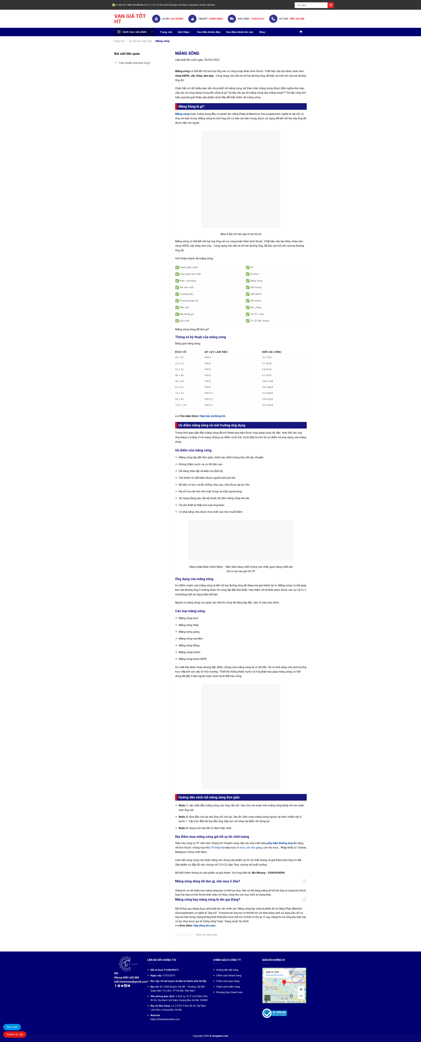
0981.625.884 (297, 18)
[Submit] (331, 5)
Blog (262, 32)
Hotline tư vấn (14, 1034)
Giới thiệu (183, 32)
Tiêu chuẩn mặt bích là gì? (134, 63)
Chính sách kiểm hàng (228, 986)
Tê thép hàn (218, 847)
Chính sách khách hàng (228, 975)
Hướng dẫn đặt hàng (227, 969)
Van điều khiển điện (209, 32)
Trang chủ (166, 32)
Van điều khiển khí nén (239, 32)
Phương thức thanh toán (229, 992)
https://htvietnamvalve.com (165, 1019)
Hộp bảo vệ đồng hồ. (213, 416)
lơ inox (241, 847)
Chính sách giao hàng (227, 981)
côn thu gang (253, 847)
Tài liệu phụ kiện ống (140, 41)
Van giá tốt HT (130, 18)
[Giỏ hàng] (301, 32)
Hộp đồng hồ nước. (205, 925)
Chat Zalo (12, 1027)
